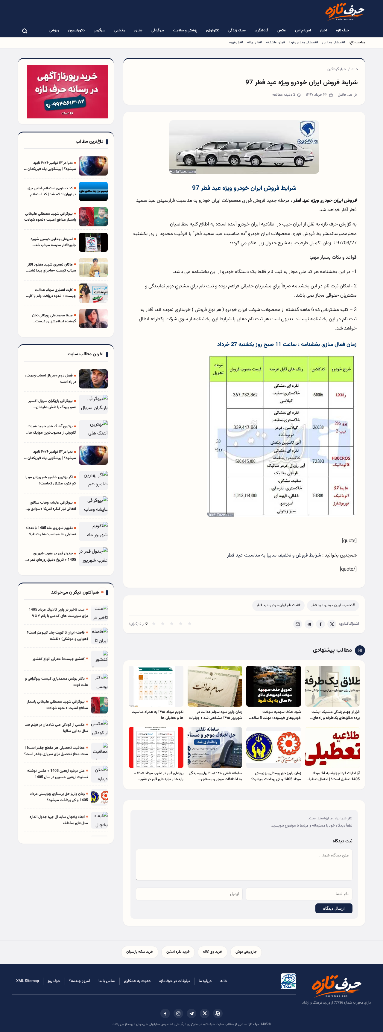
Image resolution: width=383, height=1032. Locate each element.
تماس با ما (106, 981)
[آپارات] (218, 1013)
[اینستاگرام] (178, 1013)
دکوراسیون (76, 30)
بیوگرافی (157, 30)
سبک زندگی (237, 30)
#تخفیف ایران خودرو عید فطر (333, 605)
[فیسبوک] (165, 1013)
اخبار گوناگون (336, 69)
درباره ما (205, 981)
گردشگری (261, 30)
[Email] (297, 624)
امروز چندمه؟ (79, 981)
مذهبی (119, 30)
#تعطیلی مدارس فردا (303, 42)
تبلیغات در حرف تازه (174, 981)
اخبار (323, 30)
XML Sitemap (27, 981)
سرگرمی (99, 30)
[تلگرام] (191, 1013)
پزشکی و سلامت (185, 30)
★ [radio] (153, 624)
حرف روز (54, 981)
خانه (355, 69)
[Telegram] (309, 624)
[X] (331, 624)
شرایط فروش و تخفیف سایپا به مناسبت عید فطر (274, 555)
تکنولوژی (212, 30)
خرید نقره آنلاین (178, 952)
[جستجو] (24, 30)
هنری (138, 30)
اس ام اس (303, 30)
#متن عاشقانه (275, 42)
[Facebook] (320, 624)
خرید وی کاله (212, 952)
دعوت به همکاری (137, 981)
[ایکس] (204, 1013)
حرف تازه (342, 30)
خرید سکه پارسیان (139, 952)
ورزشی (54, 30)
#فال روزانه (254, 42)
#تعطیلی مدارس (333, 42)
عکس (281, 30)
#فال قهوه (236, 42)
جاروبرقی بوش (246, 952)
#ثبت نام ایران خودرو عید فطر (278, 605)
